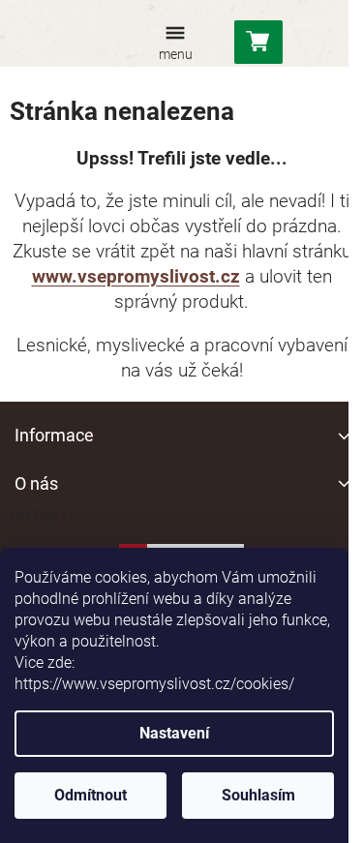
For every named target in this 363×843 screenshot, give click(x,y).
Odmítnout (90, 795)
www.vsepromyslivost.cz (136, 276)
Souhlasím (258, 795)
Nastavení (174, 733)
